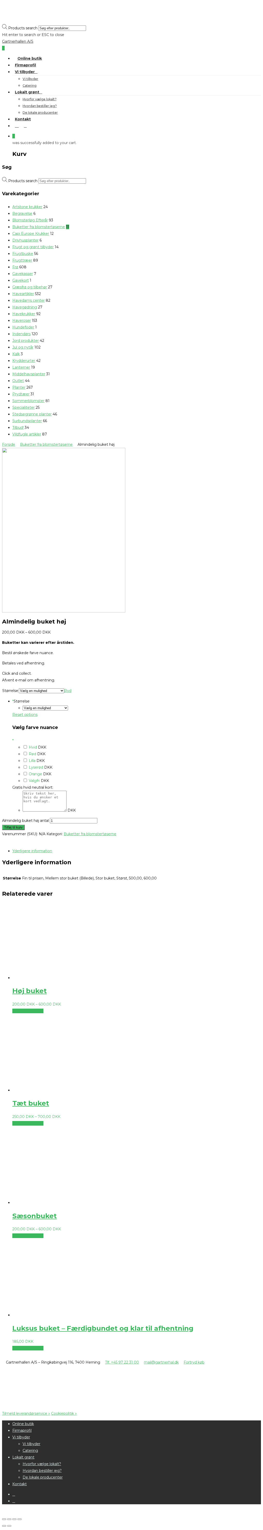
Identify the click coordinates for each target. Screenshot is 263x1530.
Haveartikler (23, 293)
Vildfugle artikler (26, 434)
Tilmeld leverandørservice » (26, 1413)
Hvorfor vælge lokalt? (40, 99)
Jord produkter (25, 340)
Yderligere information (32, 851)
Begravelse (22, 213)
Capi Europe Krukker (30, 233)
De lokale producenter (40, 112)
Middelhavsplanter (28, 374)
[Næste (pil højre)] (9, 1526)
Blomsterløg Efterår (30, 220)
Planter (18, 387)
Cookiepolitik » (64, 1413)
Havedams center (28, 300)
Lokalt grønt (27, 92)
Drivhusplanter (25, 240)
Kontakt (23, 119)
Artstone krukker (27, 206)
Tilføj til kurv (13, 827)
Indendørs (21, 334)
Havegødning (24, 307)
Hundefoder (23, 327)
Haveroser (21, 320)
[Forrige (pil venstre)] (4, 1526)
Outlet (18, 380)
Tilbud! (18, 427)
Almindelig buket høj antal (25, 820)
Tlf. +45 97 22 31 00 (122, 1362)
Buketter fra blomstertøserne (38, 227)
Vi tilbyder (25, 71)
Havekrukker (23, 314)
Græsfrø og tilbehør (29, 287)
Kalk (16, 354)
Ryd (67, 690)
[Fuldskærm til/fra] (14, 1519)
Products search (22, 28)
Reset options (24, 714)
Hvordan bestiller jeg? (40, 106)
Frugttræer (22, 260)
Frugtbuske (22, 253)
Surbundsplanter (27, 421)
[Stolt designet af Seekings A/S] (44, 1403)
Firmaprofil (25, 65)
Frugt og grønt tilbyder (33, 247)
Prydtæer (21, 394)
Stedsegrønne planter (32, 414)
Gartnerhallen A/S (17, 41)
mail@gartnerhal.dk (161, 1362)
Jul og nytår (22, 347)
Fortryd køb (194, 1362)
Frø (15, 267)
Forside (8, 444)
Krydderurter (23, 360)
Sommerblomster (28, 400)
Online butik (29, 58)
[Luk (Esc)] (4, 1519)
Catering (29, 85)
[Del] (9, 1519)
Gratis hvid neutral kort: (32, 787)
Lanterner (21, 367)
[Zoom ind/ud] (19, 1519)
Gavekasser (22, 273)
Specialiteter (23, 407)
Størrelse (10, 690)
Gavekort (20, 280)
